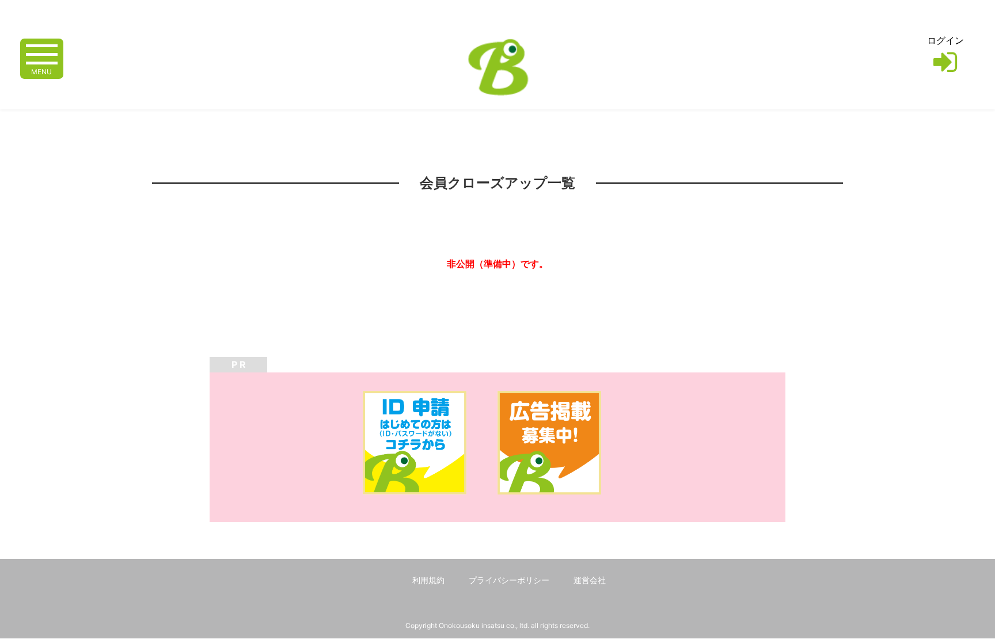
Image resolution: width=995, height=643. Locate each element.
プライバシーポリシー (509, 580)
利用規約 (428, 580)
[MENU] (42, 53)
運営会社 (590, 580)
